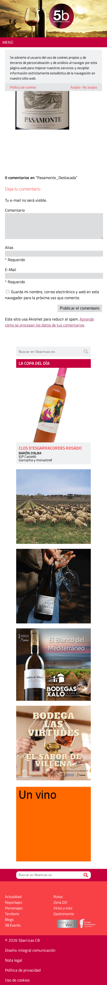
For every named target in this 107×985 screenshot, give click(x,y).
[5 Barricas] (61, 17)
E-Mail (10, 270)
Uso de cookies (17, 980)
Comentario (15, 210)
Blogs (9, 919)
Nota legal (13, 960)
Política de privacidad (23, 970)
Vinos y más (63, 908)
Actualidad (13, 896)
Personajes (14, 908)
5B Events (13, 925)
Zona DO (60, 902)
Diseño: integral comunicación (30, 950)
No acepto (90, 87)
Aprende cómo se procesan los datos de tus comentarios (49, 322)
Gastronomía (64, 914)
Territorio (12, 914)
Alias (9, 247)
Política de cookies (23, 87)
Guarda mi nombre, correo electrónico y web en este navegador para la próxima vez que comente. (52, 295)
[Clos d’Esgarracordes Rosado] (53, 405)
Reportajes (13, 902)
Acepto (75, 87)
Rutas (58, 896)
